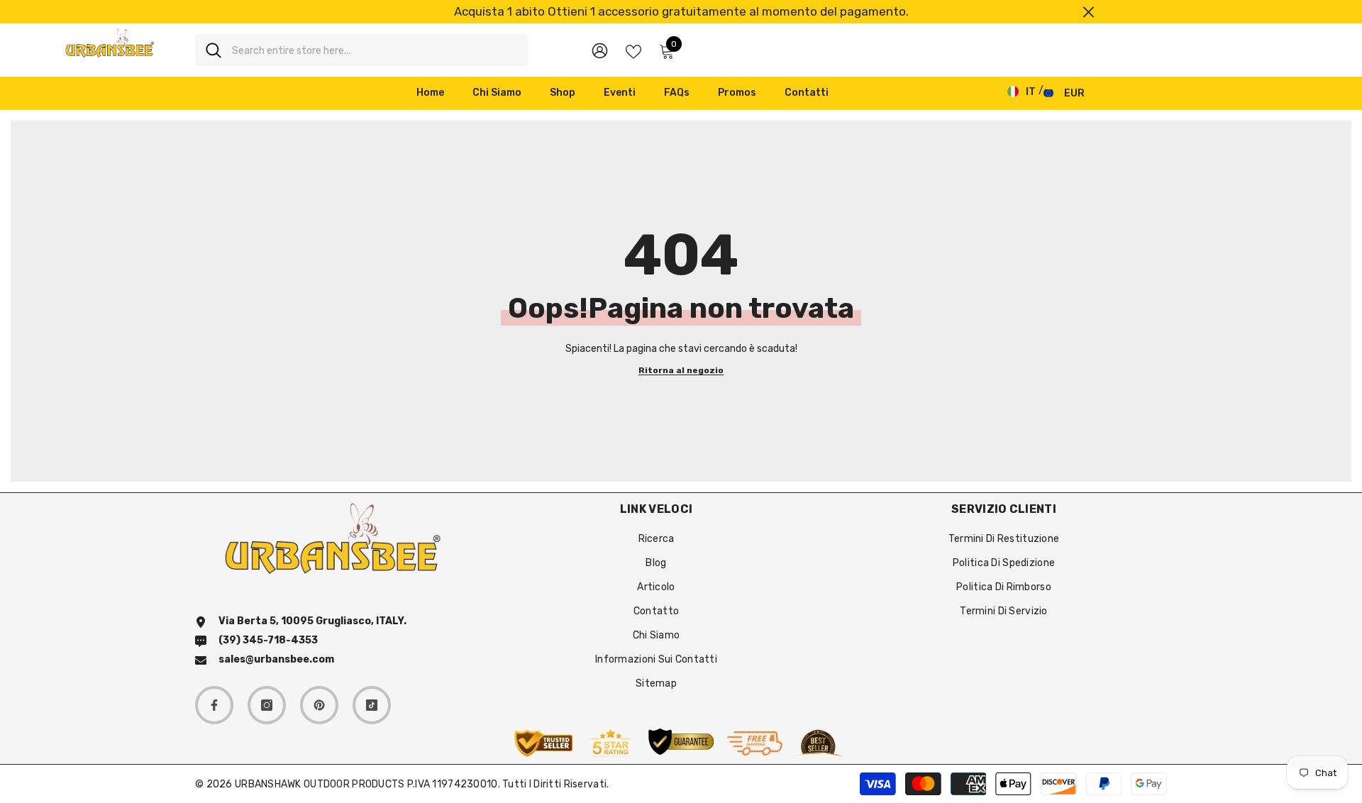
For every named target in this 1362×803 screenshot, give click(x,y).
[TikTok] (372, 705)
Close (1088, 11)
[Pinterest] (319, 705)
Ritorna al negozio (681, 370)
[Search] (361, 50)
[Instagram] (267, 705)
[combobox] (374, 50)
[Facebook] (214, 705)
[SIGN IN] (600, 50)
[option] (681, 11)
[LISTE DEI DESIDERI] (633, 50)
